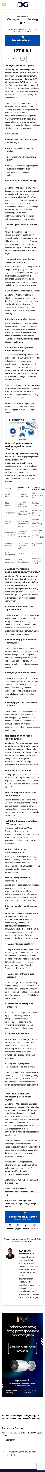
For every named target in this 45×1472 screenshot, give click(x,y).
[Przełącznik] (4, 1452)
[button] (4, 5)
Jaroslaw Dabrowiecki (22, 31)
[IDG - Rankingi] (22, 4)
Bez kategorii (22, 16)
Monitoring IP (11, 295)
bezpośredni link (26, 1242)
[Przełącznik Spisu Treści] (21, 59)
